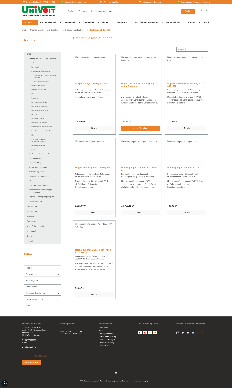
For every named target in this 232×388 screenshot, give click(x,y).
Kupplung (34, 98)
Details (94, 128)
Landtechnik (32, 206)
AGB (101, 331)
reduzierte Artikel (35, 158)
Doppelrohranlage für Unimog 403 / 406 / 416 (185, 84)
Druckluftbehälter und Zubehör (41, 131)
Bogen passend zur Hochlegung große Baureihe (138, 84)
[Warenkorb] (207, 11)
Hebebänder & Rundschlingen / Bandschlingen (41, 191)
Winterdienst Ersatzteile (38, 167)
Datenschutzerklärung (107, 337)
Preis (28, 306)
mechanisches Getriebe (39, 102)
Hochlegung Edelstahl (41, 81)
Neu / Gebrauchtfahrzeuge (38, 226)
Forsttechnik (32, 211)
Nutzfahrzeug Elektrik (37, 172)
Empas (31, 181)
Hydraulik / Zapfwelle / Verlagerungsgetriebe (38, 140)
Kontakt (30, 236)
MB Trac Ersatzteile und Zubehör (41, 154)
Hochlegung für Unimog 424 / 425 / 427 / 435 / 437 (93, 251)
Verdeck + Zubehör (37, 118)
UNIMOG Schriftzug (34, 299)
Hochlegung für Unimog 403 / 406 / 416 (139, 168)
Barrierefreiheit (104, 346)
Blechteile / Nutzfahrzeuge (39, 176)
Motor (33, 94)
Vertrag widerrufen (31, 362)
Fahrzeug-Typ (32, 280)
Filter (33, 135)
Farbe (33, 149)
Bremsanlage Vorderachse (40, 106)
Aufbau (33, 63)
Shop (29, 54)
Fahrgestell (35, 67)
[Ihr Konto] (202, 10)
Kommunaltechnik (34, 201)
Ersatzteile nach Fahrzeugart (40, 185)
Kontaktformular (41, 356)
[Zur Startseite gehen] (39, 10)
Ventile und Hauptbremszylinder (41, 127)
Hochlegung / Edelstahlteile (40, 71)
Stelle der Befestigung (35, 293)
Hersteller (30, 268)
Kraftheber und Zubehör (39, 123)
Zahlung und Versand (107, 334)
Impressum (103, 328)
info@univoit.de (29, 347)
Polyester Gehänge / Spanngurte (41, 197)
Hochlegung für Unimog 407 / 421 (184, 167)
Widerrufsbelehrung (106, 343)
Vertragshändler (33, 231)
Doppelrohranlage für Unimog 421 (92, 167)
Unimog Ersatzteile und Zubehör (42, 59)
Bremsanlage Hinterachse (40, 110)
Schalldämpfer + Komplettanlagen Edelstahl (45, 76)
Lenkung (34, 114)
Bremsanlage (31, 274)
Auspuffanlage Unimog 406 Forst (92, 83)
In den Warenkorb (140, 128)
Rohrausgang (31, 287)
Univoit (30, 241)
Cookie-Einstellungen (107, 340)
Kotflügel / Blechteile (38, 86)
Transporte (31, 221)
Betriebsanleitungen (38, 145)
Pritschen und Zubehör (38, 90)
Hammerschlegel (35, 163)
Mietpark (30, 216)
